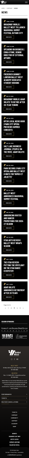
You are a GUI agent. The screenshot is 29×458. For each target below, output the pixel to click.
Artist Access (14, 439)
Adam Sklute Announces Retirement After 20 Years (14, 290)
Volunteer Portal (14, 445)
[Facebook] (14, 359)
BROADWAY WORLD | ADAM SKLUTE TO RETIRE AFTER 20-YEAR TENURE (14, 102)
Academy (14, 423)
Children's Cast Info (14, 436)
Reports (14, 433)
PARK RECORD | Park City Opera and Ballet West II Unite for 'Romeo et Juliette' (14, 172)
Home (3, 8)
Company (9, 8)
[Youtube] (17, 359)
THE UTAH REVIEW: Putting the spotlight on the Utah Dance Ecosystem (14, 266)
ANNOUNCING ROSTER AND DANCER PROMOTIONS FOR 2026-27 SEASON (14, 219)
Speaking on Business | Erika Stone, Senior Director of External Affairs (14, 53)
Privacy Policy (13, 452)
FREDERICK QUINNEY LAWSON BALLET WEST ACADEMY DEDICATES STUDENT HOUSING (13, 78)
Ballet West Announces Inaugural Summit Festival (14, 196)
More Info (9, 37)
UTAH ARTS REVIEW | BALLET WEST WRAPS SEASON (13, 243)
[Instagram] (11, 359)
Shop (14, 426)
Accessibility (20, 452)
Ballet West (10, 2)
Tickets (14, 412)
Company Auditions (14, 442)
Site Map (8, 452)
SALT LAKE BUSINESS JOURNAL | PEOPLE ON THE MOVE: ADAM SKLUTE (14, 149)
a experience (14, 454)
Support (14, 420)
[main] (14, 160)
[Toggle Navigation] (26, 3)
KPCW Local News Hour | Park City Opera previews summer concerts (14, 125)
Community (14, 418)
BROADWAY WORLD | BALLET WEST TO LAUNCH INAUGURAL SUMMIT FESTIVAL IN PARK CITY (14, 28)
